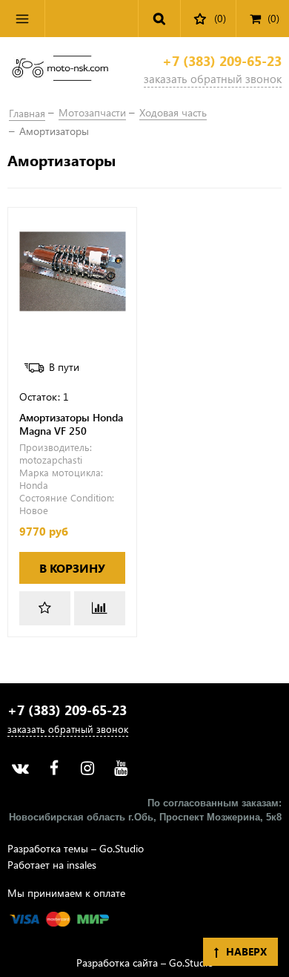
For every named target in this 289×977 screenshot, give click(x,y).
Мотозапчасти (92, 112)
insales (81, 865)
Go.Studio (121, 848)
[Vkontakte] (20, 768)
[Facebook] (54, 768)
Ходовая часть (173, 112)
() (273, 18)
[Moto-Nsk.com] (60, 71)
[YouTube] (120, 768)
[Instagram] (87, 768)
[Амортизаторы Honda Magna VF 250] (72, 272)
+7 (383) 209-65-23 (222, 61)
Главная (27, 113)
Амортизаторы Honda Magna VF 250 (71, 424)
